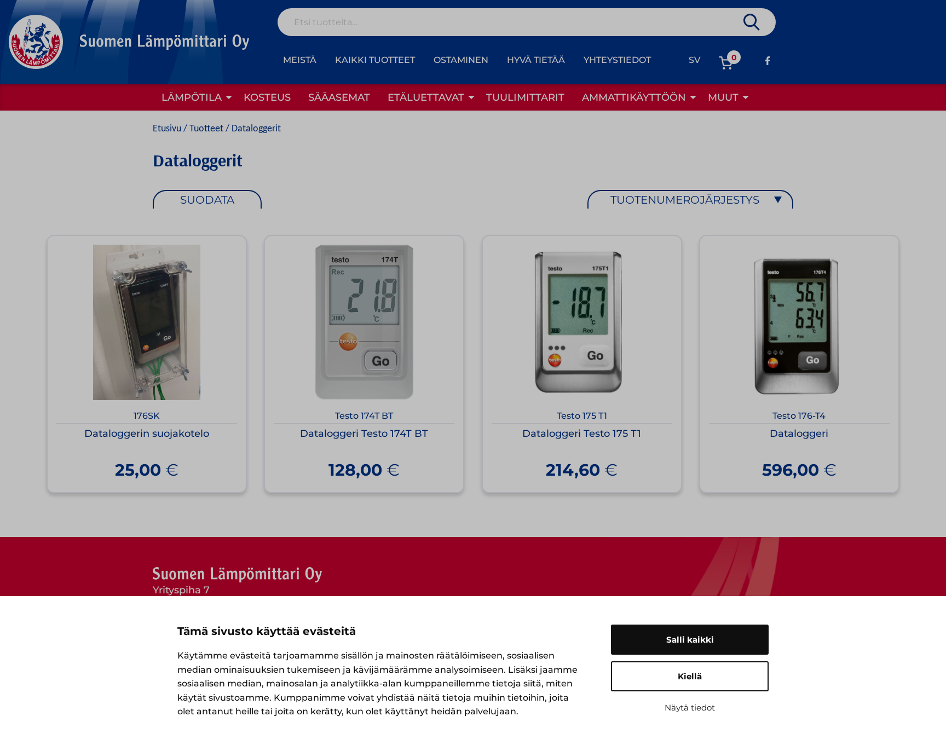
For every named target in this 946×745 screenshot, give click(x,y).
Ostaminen (461, 60)
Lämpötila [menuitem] (191, 97)
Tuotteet (206, 129)
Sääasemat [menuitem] (339, 97)
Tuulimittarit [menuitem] (525, 97)
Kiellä (690, 676)
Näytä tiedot (690, 707)
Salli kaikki (690, 639)
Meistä (299, 60)
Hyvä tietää (536, 60)
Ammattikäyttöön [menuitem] (634, 97)
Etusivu (167, 129)
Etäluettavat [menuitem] (426, 97)
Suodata (207, 199)
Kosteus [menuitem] (267, 97)
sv (694, 60)
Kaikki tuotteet (375, 60)
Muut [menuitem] (723, 97)
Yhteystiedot (617, 60)
